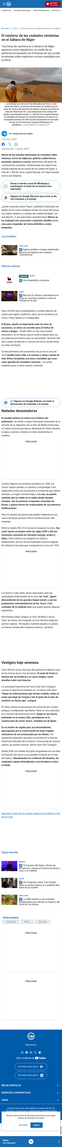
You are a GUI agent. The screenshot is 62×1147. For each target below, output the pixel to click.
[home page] (31, 1036)
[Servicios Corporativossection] (58, 1092)
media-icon (31, 1141)
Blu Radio (5, 28)
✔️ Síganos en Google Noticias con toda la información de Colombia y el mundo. (32, 402)
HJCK (14, 28)
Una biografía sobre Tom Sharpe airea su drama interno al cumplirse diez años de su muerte (39, 885)
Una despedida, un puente (36, 280)
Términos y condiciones (16, 1110)
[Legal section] (58, 1100)
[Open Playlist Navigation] (58, 1141)
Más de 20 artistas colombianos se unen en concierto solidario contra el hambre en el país (39, 298)
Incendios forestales (22, 10)
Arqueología (11, 922)
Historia (27, 922)
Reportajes (42, 922)
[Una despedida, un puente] (9, 280)
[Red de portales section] (58, 1085)
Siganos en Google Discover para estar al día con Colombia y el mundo (33, 197)
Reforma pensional (41, 10)
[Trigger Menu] (3, 4)
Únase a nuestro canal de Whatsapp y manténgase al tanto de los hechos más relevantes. (30, 186)
